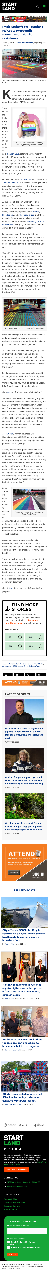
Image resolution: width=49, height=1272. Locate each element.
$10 (10, 646)
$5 (10, 637)
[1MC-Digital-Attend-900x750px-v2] (24, 845)
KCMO (14, 666)
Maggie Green (23, 666)
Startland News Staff (12, 1050)
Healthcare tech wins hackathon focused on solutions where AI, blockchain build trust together (22, 1043)
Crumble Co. (25, 179)
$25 (30, 637)
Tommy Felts (9, 944)
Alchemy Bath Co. (10, 183)
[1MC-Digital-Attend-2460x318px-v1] (24, 682)
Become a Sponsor (12, 1206)
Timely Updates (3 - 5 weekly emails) (21, 1243)
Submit (13, 1254)
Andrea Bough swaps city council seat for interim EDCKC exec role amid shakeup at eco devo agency (24, 780)
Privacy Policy (31, 1266)
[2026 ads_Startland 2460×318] (24, 18)
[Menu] (44, 6)
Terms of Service (14, 1268)
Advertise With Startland (14, 1202)
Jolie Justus (6, 666)
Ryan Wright (9, 998)
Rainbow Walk (34, 666)
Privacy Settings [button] (19, 1266)
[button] (37, 6)
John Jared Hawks (25, 43)
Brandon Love (13, 154)
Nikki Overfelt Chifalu (13, 1104)
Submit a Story (10, 1209)
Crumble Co (38, 664)
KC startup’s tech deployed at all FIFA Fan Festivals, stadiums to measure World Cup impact (22, 1097)
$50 (31, 646)
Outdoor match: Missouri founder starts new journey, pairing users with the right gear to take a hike (24, 826)
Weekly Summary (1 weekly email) (25, 1247)
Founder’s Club (10, 1199)
